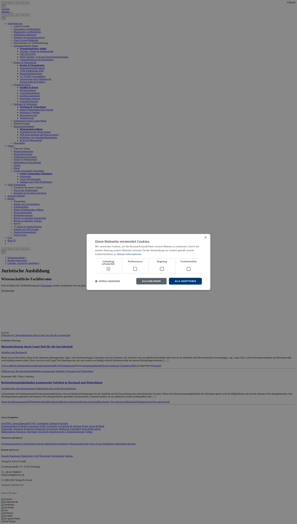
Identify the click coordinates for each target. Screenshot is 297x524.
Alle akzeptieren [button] (185, 281)
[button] (107, 281)
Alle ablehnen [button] (151, 281)
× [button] (205, 237)
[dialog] (148, 262)
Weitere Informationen (129, 254)
